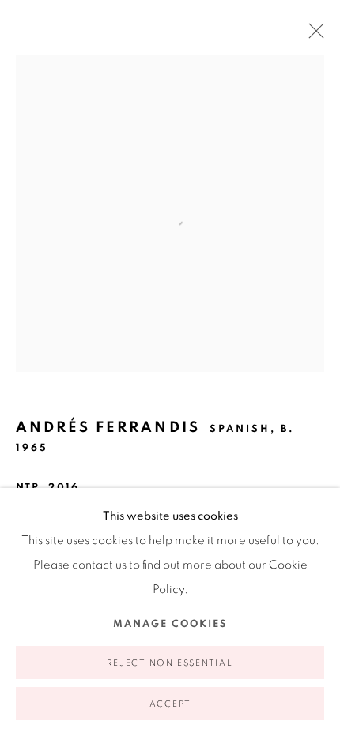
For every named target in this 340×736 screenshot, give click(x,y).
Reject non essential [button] (169, 663)
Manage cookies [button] (170, 624)
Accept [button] (170, 704)
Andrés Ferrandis (108, 427)
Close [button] (312, 35)
